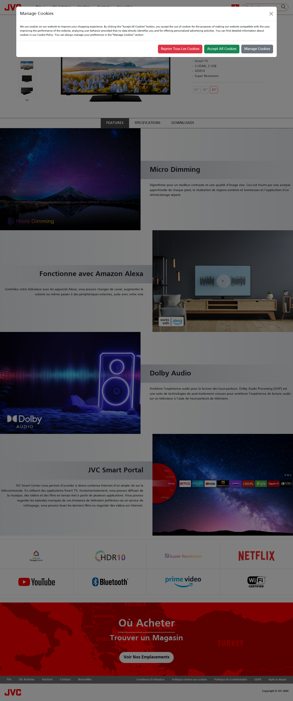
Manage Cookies (257, 49)
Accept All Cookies (221, 49)
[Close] (271, 13)
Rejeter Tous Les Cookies (180, 49)
